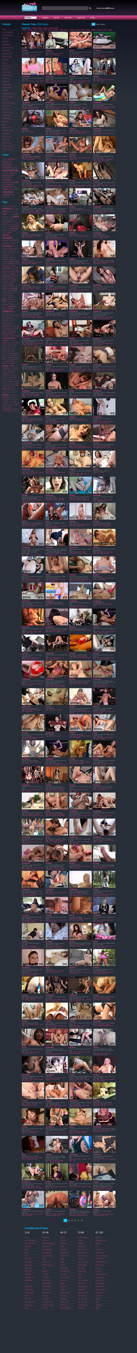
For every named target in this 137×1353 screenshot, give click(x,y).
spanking (15, 381)
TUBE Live (28, 1274)
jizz (3, 328)
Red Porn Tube (46, 1292)
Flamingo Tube (6, 87)
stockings (15, 385)
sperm (10, 383)
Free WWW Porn (47, 1249)
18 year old (5, 206)
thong (14, 395)
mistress (4, 344)
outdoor (14, 355)
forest (107, 894)
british (12, 243)
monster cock (6, 348)
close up (5, 257)
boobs (11, 240)
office (8, 351)
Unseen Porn (6, 133)
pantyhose (11, 357)
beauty (4, 224)
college (5, 259)
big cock (14, 226)
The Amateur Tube (7, 47)
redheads (5, 368)
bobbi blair (104, 972)
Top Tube (56, 18)
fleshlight (71, 370)
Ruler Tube (5, 41)
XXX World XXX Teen (8, 93)
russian (9, 370)
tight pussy (14, 399)
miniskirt (8, 343)
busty (11, 248)
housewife (9, 317)
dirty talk (98, 973)
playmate (77, 447)
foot (9, 292)
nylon (4, 351)
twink (17, 403)
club (10, 257)
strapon (4, 387)
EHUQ (26, 1295)
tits (6, 401)
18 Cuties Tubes (7, 75)
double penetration (8, 277)
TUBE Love (28, 1271)
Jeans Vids (5, 78)
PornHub (6, 179)
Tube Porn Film (6, 143)
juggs (6, 328)
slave (4, 377)
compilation (12, 259)
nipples (13, 348)
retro (11, 368)
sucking (5, 389)
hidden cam (10, 313)
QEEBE (62, 1262)
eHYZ (26, 1252)
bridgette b (85, 317)
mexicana (13, 340)
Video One (5, 60)
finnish (84, 107)
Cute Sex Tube (29, 1292)
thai (106, 867)
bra (3, 243)
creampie (9, 263)
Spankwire (10, 184)
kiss (17, 328)
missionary (15, 343)
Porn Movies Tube (47, 1305)
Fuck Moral (45, 1237)
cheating (4, 254)
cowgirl (16, 261)
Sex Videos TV (29, 1277)
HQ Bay (62, 1283)
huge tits (12, 319)
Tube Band (63, 1243)
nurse (13, 350)
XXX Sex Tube (46, 1286)
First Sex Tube (6, 106)
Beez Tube (63, 1249)
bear (16, 222)
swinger (11, 391)
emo (3, 281)
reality (11, 366)
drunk (9, 279)
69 (10, 206)
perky (75, 344)
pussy (5, 365)
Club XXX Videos (47, 1255)
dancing (9, 269)
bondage (5, 240)
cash (9, 250)
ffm (9, 288)
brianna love (111, 972)
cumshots (6, 267)
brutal (14, 246)
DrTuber (6, 167)
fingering (13, 288)
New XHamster (46, 1283)
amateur (7, 208)
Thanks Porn (28, 1280)
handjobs (10, 309)
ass (16, 214)
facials (11, 285)
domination (14, 275)
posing (16, 361)
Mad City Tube (6, 127)
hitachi (78, 30)
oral (10, 353)
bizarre (4, 232)
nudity (9, 350)
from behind (5, 295)
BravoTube (6, 165)
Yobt (12, 195)
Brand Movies (29, 1262)
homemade (14, 315)
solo (10, 381)
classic (10, 255)
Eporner (14, 168)
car (18, 248)
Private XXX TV (46, 1246)
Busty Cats (5, 121)
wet (12, 409)
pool (3, 361)
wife (8, 411)
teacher (9, 392)
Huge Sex (63, 1280)
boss (3, 242)
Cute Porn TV (64, 1305)
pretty (8, 363)
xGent (26, 1308)
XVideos (6, 194)
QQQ (3, 124)
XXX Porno (28, 1259)
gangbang (11, 297)
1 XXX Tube (45, 1277)
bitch (14, 230)
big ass (16, 224)
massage (15, 336)
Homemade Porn (30, 1302)
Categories (45, 18)
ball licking (5, 218)
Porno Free (63, 1274)
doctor (8, 273)
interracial (6, 324)
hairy (4, 309)
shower (4, 375)
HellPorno (5, 173)
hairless (40, 1157)
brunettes (7, 246)
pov (3, 363)
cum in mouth (11, 265)
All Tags (92, 18)
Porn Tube (28, 1299)
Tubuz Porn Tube (7, 149)
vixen (86, 607)
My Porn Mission (47, 1265)
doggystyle (6, 276)
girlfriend (5, 301)
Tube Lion (5, 90)
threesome (6, 397)
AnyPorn (11, 159)
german (9, 299)
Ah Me (4, 159)
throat (13, 397)
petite (4, 359)
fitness (105, 1104)
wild (12, 411)
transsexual (10, 403)
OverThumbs (7, 175)
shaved (11, 372)
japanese (6, 326)
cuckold (16, 263)
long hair (5, 336)
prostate (29, 30)
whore (4, 411)
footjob (13, 292)
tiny (3, 401)
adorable (14, 206)
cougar (4, 261)
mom (4, 346)
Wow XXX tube (46, 1252)
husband (12, 320)
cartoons (4, 250)
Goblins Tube (6, 118)
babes (16, 216)
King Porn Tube (64, 1252)
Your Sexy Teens (7, 96)
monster (13, 346)
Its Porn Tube (64, 1268)
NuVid (12, 173)
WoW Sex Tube (6, 66)
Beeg (10, 161)
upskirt (10, 405)
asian (4, 214)
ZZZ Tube (45, 1295)
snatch (10, 379)
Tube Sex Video (64, 1271)
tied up (4, 399)
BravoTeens (6, 163)
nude (4, 350)
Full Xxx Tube (64, 1255)
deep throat (6, 272)
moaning (14, 344)
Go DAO (62, 1289)
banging (11, 218)
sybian (40, 28)
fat (9, 286)
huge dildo (40, 420)
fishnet (10, 290)
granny (4, 306)
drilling (4, 279)
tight (8, 399)
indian (4, 322)
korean (104, 686)
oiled (12, 351)
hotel (3, 317)
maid (10, 336)
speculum (5, 383)
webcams (6, 409)
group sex (12, 306)
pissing (15, 359)
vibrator (15, 405)
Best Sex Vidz (29, 1305)
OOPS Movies (6, 44)
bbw (3, 222)
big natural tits (6, 229)
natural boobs (60, 970)
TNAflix (15, 187)
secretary (15, 370)
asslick (10, 217)
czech (4, 269)
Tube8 (5, 189)
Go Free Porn (29, 1286)
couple (10, 261)
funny (12, 295)
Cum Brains (45, 1299)
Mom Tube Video (7, 130)
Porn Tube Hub (64, 1277)
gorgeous (12, 304)
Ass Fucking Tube (7, 32)
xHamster (8, 191)
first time (4, 290)
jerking (16, 326)
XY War (62, 1259)
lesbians (12, 332)
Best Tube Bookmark (48, 1243)
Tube (26, 1255)
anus (13, 211)
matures (5, 340)
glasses (10, 303)
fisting (15, 290)
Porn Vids (5, 38)
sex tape (4, 372)
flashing (5, 292)
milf (3, 342)
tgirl (11, 395)
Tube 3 (4, 29)
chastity (107, 1130)
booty (16, 240)
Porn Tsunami (6, 115)
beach (13, 222)
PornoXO (6, 182)
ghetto (15, 299)
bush (108, 552)
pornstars (9, 361)
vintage (4, 407)
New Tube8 (45, 1280)
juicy (10, 328)
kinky (14, 328)
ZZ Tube (62, 1265)
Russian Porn (6, 50)
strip (9, 387)
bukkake (5, 248)
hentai (4, 313)
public (12, 363)
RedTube (15, 182)
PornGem (25, 207)
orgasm (15, 354)
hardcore (7, 311)
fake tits (4, 286)
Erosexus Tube (6, 84)
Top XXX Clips (6, 72)
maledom (56, 659)
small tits (13, 377)
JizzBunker (97, 50)
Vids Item (5, 100)
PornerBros (6, 177)
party (17, 357)
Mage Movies (29, 1265)
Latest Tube (67, 18)
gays (4, 299)
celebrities (10, 252)
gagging (4, 297)
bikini (4, 230)
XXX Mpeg (63, 1299)
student (14, 387)
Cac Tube (63, 1240)
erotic (7, 281)
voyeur (10, 407)
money (8, 346)
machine (34, 28)
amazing (15, 209)
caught (4, 252)
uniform (4, 405)
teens (5, 394)
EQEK (44, 1259)
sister (9, 375)
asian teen (11, 214)
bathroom (13, 220)
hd (14, 311)
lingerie (11, 334)
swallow (12, 389)
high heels (5, 315)
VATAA (62, 1246)
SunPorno (7, 186)
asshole (5, 217)
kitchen (4, 330)
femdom (16, 286)
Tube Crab (5, 69)
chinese (78, 55)
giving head (12, 301)
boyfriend (16, 242)
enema (36, 30)
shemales (6, 374)
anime (9, 211)
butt (15, 248)
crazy (3, 263)
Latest (97, 24)
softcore (5, 381)
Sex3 (4, 184)
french (11, 294)
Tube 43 (4, 63)
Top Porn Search (65, 1292)
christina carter (77, 210)
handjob (93, 30)
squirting (8, 385)
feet (11, 286)
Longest (102, 24)
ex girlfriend (5, 283)
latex (14, 330)
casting (14, 250)
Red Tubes (28, 1268)
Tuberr (44, 1268)
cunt (13, 268)
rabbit (61, 30)
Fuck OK (45, 1308)
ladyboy (9, 330)
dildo (17, 272)
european (13, 281)
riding (16, 368)
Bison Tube (63, 1295)
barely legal (5, 220)
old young (5, 353)
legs (7, 332)
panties (4, 357)
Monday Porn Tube (8, 146)
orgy (3, 355)
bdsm (8, 222)
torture (10, 401)
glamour (4, 303)
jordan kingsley (60, 685)
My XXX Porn (46, 1262)
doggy (12, 274)
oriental (8, 355)
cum (4, 265)
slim (8, 377)
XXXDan (25, 50)
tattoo (4, 392)
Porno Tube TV (46, 1289)
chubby (4, 255)
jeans (12, 326)
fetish (4, 288)
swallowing (5, 391)
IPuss (26, 1283)
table (16, 391)
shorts (12, 374)
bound (8, 242)
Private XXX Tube (47, 1302)
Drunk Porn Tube (7, 112)
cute (16, 268)
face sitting (35, 157)
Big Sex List (5, 81)
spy (3, 385)
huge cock (5, 319)
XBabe (16, 189)
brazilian (7, 243)
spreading (16, 383)
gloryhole (5, 304)
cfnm (16, 252)
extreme (5, 285)
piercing (9, 359)
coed (13, 257)
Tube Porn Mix (6, 136)
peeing (55, 499)
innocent (9, 322)
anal (4, 211)
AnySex (5, 161)
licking (4, 334)
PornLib (72, 76)
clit (13, 255)
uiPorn (71, 50)
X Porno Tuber (64, 1302)
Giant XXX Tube (7, 53)
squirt (110, 30)
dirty (3, 273)
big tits (14, 228)
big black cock (6, 226)
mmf (9, 344)
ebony (14, 279)
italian (13, 324)
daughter (14, 269)
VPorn (11, 189)
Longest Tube (81, 18)
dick (13, 272)
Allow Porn (45, 1271)
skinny (14, 375)
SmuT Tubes (6, 109)
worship (16, 411)
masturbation (8, 338)
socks (14, 379)
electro (41, 30)
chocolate (11, 254)
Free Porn (45, 1240)
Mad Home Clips (7, 56)
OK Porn (62, 1237)
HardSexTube (10, 170)
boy (11, 242)
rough (4, 370)
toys (15, 401)
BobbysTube (6, 140)
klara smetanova (105, 553)
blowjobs (7, 237)
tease (13, 392)
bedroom (10, 224)
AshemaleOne (27, 443)
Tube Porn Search (7, 35)
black (9, 233)
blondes (6, 235)
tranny (4, 403)
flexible (101, 1025)
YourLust (5, 197)
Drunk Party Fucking (8, 103)
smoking (4, 379)
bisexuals (9, 230)
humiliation (5, 320)
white (16, 409)
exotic (12, 283)
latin (3, 332)
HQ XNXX (45, 1274)
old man (95, 370)
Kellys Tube (63, 1286)
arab (16, 211)
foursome (5, 294)
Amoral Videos (29, 1289)
